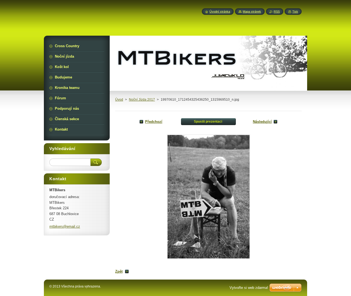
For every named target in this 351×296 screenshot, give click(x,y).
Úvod (119, 99)
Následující (262, 122)
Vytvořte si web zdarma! (249, 288)
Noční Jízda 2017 (142, 99)
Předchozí (153, 122)
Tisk (295, 11)
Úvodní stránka (220, 11)
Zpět (119, 271)
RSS (277, 11)
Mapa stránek (252, 11)
